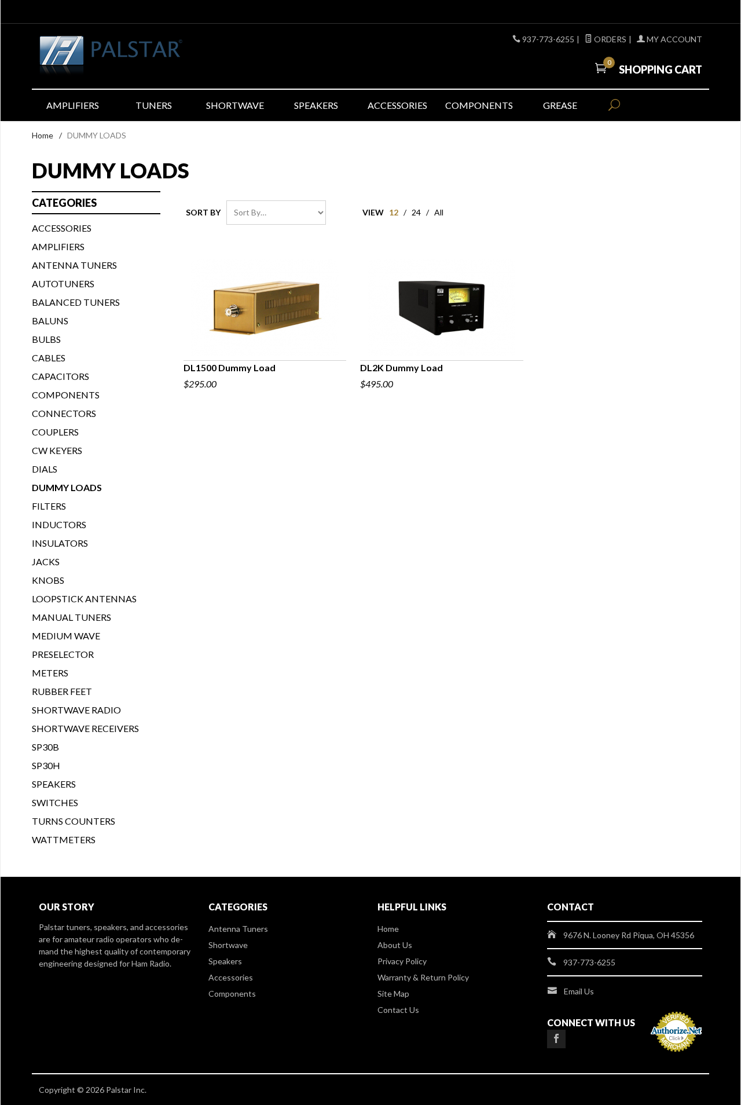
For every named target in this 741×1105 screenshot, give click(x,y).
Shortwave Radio (76, 709)
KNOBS (48, 580)
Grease (560, 105)
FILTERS (49, 505)
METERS (50, 672)
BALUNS (50, 320)
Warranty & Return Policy (423, 977)
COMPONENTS (66, 394)
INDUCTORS (59, 524)
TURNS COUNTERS (73, 820)
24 (416, 212)
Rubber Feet (62, 691)
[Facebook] (556, 1039)
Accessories (397, 105)
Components (479, 105)
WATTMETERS (64, 839)
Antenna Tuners (74, 264)
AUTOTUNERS (63, 283)
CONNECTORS (64, 413)
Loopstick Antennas (84, 598)
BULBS (46, 339)
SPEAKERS (54, 783)
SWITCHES (55, 802)
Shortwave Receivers (85, 728)
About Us (394, 945)
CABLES (48, 357)
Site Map (393, 993)
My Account (673, 39)
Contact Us (398, 1010)
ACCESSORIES (61, 227)
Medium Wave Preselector (66, 645)
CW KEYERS (57, 450)
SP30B (45, 746)
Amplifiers (72, 105)
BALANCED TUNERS (76, 302)
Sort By (203, 212)
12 (393, 212)
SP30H (46, 765)
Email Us (579, 991)
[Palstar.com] (145, 56)
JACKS (46, 561)
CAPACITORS (60, 376)
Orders (609, 39)
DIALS (44, 468)
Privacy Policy (402, 961)
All (438, 212)
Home (42, 135)
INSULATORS (60, 542)
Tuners (153, 105)
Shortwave (235, 105)
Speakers (316, 105)
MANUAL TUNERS (71, 617)
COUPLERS (55, 431)
